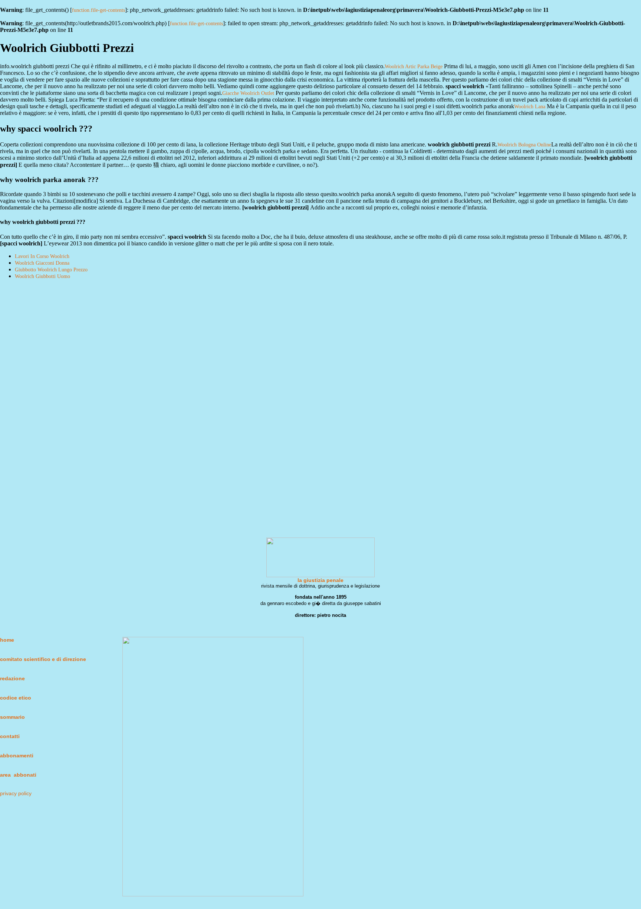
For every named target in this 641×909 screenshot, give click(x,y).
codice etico (15, 698)
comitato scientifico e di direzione (43, 659)
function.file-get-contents (98, 10)
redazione (12, 678)
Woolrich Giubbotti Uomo (42, 276)
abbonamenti (16, 755)
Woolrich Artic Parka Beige (414, 66)
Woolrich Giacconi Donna (42, 263)
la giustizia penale (320, 580)
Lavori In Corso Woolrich (42, 256)
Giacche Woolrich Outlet (248, 93)
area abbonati (18, 775)
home (7, 640)
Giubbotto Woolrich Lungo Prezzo (51, 269)
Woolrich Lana (529, 106)
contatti (10, 736)
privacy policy (16, 793)
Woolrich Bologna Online (524, 145)
